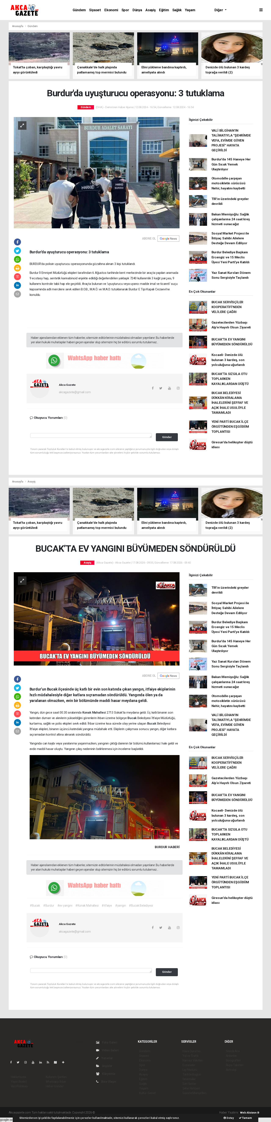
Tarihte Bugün (192, 1074)
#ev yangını (64, 905)
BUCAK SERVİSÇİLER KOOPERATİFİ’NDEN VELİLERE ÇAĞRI (227, 307)
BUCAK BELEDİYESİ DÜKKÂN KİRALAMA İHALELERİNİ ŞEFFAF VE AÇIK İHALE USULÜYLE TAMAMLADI (230, 403)
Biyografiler (233, 1060)
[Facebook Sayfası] (12, 1062)
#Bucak (35, 905)
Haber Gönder (55, 1086)
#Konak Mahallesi (86, 905)
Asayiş (150, 10)
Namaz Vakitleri (193, 1060)
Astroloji (231, 1069)
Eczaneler (189, 1065)
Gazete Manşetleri (194, 1093)
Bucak (132, 718)
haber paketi (122, 1112)
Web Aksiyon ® (249, 1112)
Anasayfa (18, 26)
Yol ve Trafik (191, 1055)
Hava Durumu (191, 1051)
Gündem (79, 10)
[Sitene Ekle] (65, 1062)
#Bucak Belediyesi (141, 905)
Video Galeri (110, 1050)
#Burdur (48, 905)
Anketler (231, 1055)
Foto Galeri (109, 1042)
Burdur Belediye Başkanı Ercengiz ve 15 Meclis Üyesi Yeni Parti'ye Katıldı (230, 257)
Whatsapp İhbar (56, 1081)
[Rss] (50, 1062)
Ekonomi (111, 10)
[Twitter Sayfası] (20, 1062)
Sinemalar (189, 1079)
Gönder (167, 437)
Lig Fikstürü (190, 1069)
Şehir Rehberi (191, 1088)
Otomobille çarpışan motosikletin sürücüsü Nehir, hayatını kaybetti (228, 183)
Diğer (219, 10)
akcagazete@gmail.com (75, 392)
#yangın (120, 905)
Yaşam (190, 10)
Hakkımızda (18, 1077)
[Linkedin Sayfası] (42, 1062)
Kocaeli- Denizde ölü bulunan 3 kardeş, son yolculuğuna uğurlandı (228, 360)
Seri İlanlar (189, 1083)
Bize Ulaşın (108, 1081)
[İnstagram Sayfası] (27, 1062)
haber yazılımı (105, 1112)
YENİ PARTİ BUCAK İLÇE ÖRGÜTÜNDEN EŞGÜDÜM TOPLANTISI (230, 427)
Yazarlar (107, 1058)
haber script (173, 1112)
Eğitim (164, 10)
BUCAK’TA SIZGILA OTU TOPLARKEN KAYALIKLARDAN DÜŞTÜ (230, 379)
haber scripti (139, 1112)
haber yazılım (156, 1112)
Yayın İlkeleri (19, 1081)
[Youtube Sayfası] (35, 1062)
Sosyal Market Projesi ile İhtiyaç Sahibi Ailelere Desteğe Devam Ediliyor (230, 238)
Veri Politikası (19, 1086)
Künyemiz (108, 1073)
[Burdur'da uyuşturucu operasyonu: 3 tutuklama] (97, 172)
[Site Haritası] (57, 1062)
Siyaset (95, 10)
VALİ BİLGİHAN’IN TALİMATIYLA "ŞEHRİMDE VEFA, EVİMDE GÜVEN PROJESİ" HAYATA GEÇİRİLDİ (231, 140)
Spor (125, 10)
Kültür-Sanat (147, 1093)
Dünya (137, 10)
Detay (230, 1117)
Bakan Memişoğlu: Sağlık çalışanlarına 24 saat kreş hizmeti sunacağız (231, 219)
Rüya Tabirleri (234, 1065)
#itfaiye (107, 905)
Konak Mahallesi (94, 712)
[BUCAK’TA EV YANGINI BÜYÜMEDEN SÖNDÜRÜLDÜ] (97, 618)
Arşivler (106, 1066)
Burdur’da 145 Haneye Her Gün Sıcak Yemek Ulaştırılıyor (231, 164)
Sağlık (177, 10)
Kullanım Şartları (56, 1077)
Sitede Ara (233, 1051)
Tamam (247, 1117)
